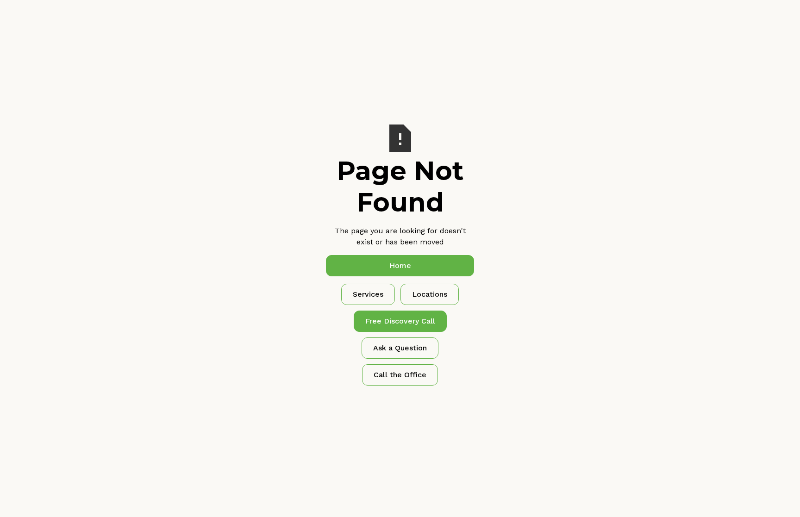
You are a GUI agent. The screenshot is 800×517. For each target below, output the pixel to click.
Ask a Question (400, 347)
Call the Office (400, 374)
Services (368, 294)
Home (400, 265)
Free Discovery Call (400, 321)
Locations (429, 294)
